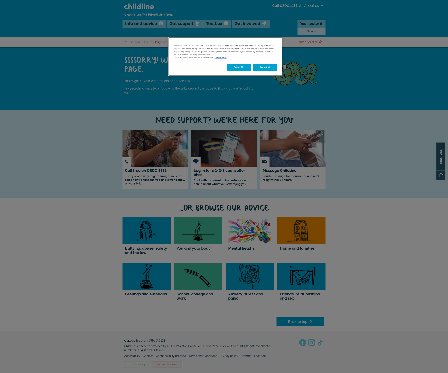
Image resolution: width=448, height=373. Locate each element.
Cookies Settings (185, 67)
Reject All (239, 67)
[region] (225, 56)
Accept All (265, 67)
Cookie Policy (221, 57)
